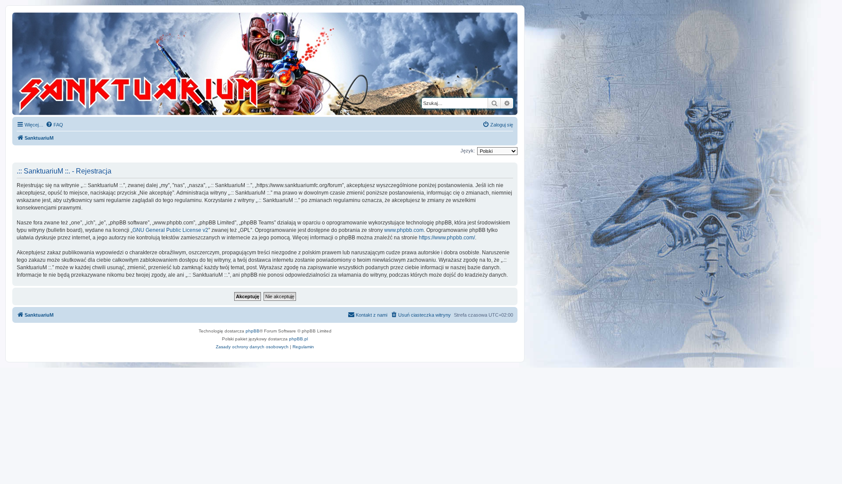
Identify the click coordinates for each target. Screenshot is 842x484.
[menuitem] (54, 124)
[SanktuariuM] (179, 63)
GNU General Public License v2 (170, 230)
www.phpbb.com (404, 230)
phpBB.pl (298, 338)
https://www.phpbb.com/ (447, 238)
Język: (467, 150)
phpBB (253, 331)
